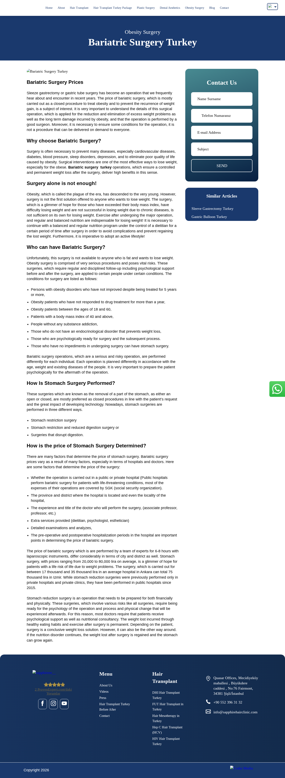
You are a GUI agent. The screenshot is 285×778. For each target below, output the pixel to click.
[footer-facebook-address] (42, 704)
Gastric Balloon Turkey (209, 217)
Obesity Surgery (194, 7)
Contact (224, 7)
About (61, 7)
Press (102, 698)
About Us (105, 685)
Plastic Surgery (146, 7)
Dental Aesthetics (170, 7)
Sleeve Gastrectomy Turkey (212, 208)
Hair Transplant (79, 7)
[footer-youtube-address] (64, 704)
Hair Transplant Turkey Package (112, 7)
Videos (103, 691)
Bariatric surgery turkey (90, 167)
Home (49, 7)
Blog (212, 7)
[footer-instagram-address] (53, 704)
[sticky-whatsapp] (277, 389)
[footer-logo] (53, 672)
